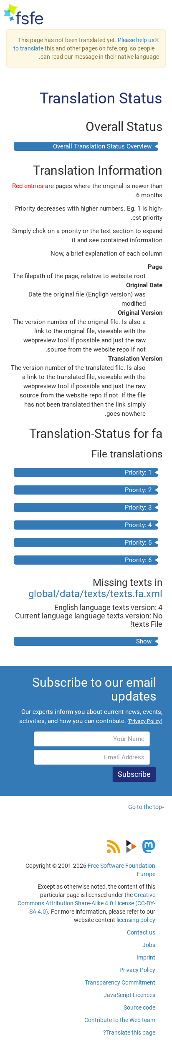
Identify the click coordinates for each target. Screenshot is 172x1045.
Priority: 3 (138, 507)
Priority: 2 (138, 490)
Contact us (141, 932)
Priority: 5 (138, 542)
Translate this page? (129, 1032)
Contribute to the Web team (119, 1020)
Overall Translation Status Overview (102, 146)
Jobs (148, 945)
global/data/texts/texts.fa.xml (95, 594)
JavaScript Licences (129, 995)
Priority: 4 (138, 525)
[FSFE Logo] (23, 14)
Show (144, 641)
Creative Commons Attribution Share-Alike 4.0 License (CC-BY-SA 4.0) (86, 903)
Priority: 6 (138, 560)
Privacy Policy (137, 970)
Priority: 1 (138, 472)
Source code (139, 1007)
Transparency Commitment (120, 982)
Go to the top (145, 807)
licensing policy (135, 920)
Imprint (146, 957)
